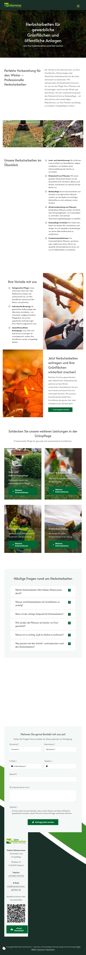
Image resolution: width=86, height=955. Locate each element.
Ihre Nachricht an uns (20, 787)
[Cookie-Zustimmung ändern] (4, 948)
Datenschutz (50, 949)
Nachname (49, 744)
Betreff (13, 774)
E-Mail (13, 761)
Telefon (48, 761)
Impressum (41, 949)
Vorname (14, 744)
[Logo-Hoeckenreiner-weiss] (12, 4)
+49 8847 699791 (16, 876)
